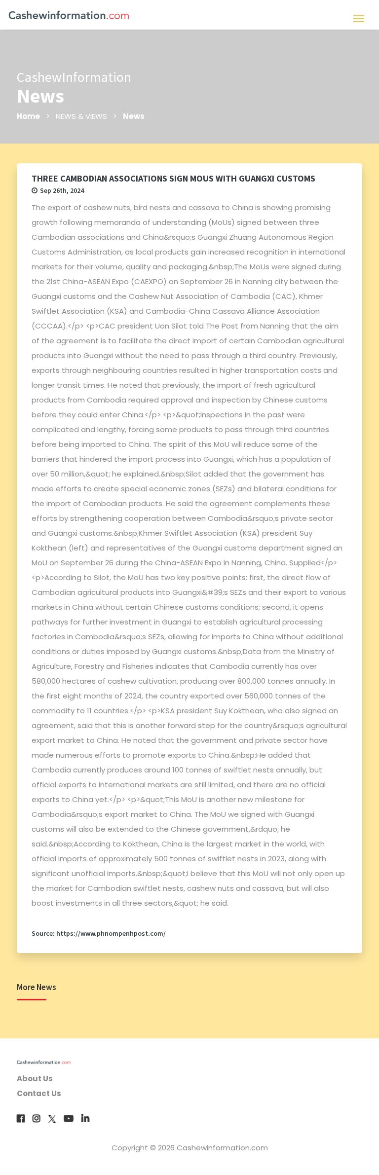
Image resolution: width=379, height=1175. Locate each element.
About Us (35, 1078)
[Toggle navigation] (359, 18)
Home (28, 116)
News (134, 116)
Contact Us (39, 1093)
